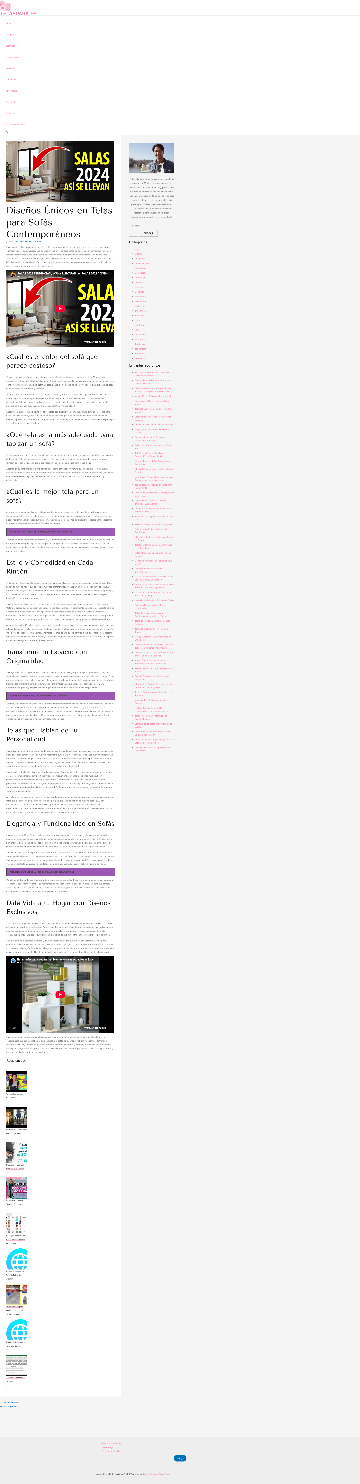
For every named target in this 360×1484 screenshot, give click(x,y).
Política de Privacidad (111, 1443)
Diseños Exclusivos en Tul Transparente (154, 424)
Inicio (8, 23)
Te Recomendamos (15, 124)
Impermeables (13, 57)
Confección (140, 272)
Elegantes (139, 291)
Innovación (11, 68)
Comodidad (140, 268)
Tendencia (140, 344)
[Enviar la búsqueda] (133, 233)
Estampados (12, 45)
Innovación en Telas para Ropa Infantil (153, 396)
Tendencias (11, 90)
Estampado (140, 296)
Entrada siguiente (9, 1406)
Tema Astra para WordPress (156, 1474)
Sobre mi (10, 113)
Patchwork (11, 79)
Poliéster (139, 329)
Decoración (140, 277)
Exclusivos (140, 306)
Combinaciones (142, 263)
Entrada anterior (9, 1402)
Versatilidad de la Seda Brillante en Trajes (154, 600)
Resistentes (140, 334)
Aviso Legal (107, 1447)
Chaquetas (11, 34)
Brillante (138, 253)
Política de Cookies (111, 1451)
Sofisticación (141, 339)
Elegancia (139, 287)
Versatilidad (140, 358)
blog (137, 249)
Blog (180, 1458)
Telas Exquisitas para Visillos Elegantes (153, 524)
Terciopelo (11, 102)
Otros (10, 241)
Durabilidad (140, 282)
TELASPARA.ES (18, 13)
